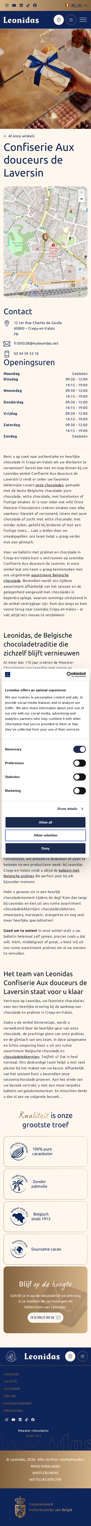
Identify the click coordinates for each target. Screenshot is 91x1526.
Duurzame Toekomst (18, 1403)
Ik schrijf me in (42, 1317)
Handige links (13, 1411)
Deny (45, 848)
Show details (67, 809)
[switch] (79, 763)
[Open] (83, 20)
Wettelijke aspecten (45, 1479)
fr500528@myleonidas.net (36, 343)
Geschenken (12, 1389)
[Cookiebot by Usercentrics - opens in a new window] (66, 675)
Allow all (45, 822)
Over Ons (10, 1396)
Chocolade (11, 1374)
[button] (45, 237)
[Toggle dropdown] (85, 5)
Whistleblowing (45, 1473)
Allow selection (45, 835)
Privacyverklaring (46, 1466)
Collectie (10, 1381)
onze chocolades (50, 485)
